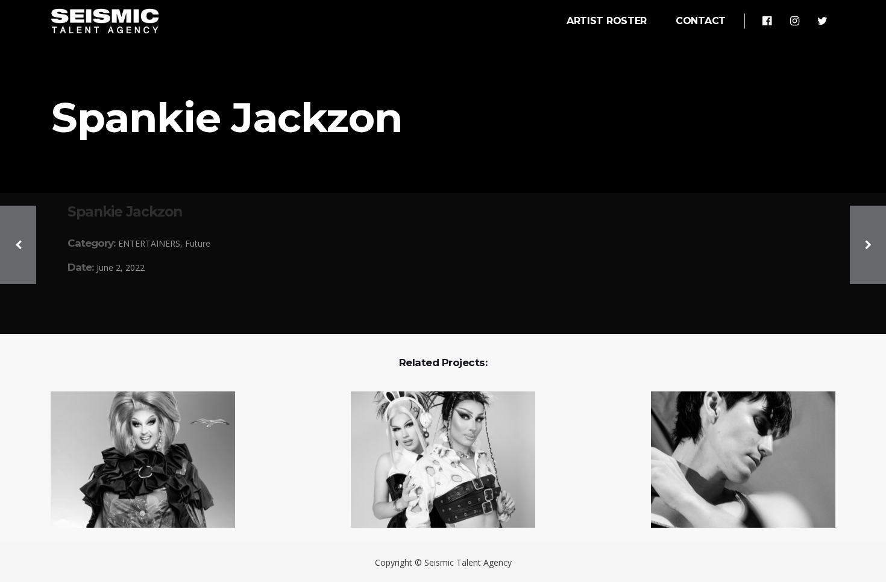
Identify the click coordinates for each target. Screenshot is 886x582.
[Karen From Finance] (135, 460)
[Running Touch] (735, 460)
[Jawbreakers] (435, 460)
